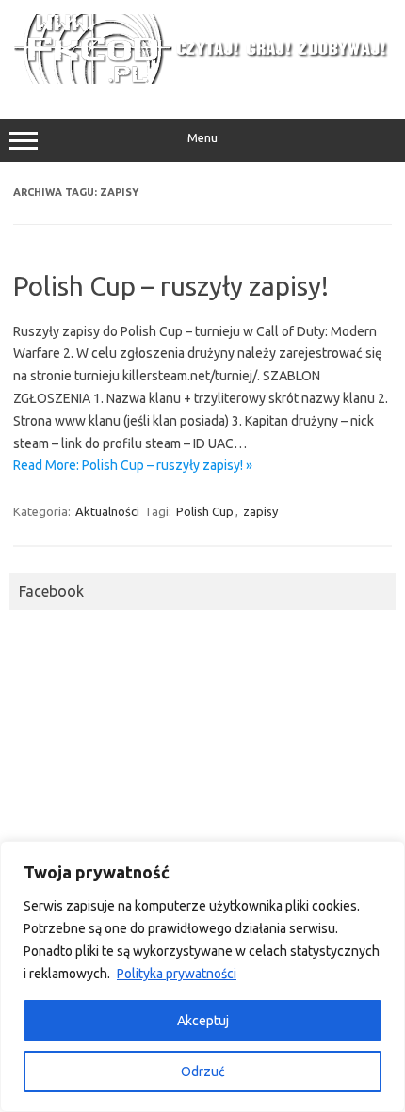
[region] (202, 976)
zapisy (260, 511)
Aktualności (107, 511)
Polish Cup (205, 511)
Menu (202, 138)
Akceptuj (203, 1020)
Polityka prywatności (176, 973)
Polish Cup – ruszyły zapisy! (171, 285)
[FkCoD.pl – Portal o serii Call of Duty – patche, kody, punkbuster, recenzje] (202, 79)
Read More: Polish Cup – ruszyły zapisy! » (132, 465)
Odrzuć (203, 1071)
